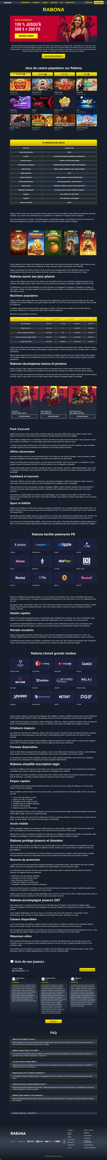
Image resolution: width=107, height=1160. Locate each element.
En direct (41, 74)
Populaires (19, 74)
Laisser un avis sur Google (87, 969)
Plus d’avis (53, 1021)
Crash (63, 74)
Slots (85, 74)
